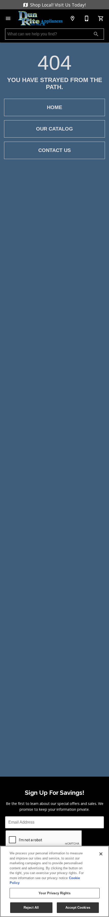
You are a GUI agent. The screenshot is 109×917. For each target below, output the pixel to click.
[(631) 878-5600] (87, 18)
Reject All (31, 907)
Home (54, 107)
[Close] (100, 853)
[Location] (72, 18)
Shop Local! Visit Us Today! (57, 5)
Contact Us (54, 150)
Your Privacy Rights (54, 893)
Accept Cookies (77, 907)
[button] (8, 18)
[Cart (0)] (101, 18)
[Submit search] (96, 34)
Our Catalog (54, 129)
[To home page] (40, 18)
